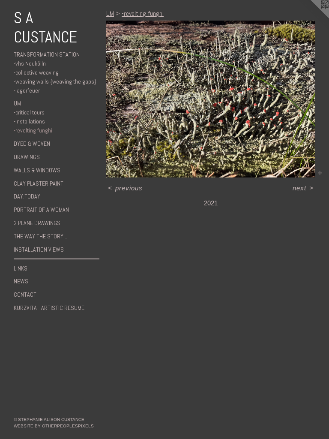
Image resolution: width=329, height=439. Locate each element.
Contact (25, 294)
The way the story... (40, 236)
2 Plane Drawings (37, 223)
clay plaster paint (38, 183)
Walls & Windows (37, 170)
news (21, 281)
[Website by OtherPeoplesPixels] (312, 17)
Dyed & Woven (32, 143)
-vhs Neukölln (30, 63)
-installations (29, 121)
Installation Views (39, 249)
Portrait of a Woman (41, 209)
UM (17, 103)
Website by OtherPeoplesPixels (54, 426)
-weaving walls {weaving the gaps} (55, 81)
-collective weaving (36, 72)
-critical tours (29, 112)
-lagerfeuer (27, 90)
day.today (27, 196)
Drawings (27, 157)
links (20, 268)
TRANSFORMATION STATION (47, 54)
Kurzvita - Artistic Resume (49, 308)
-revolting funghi (33, 130)
